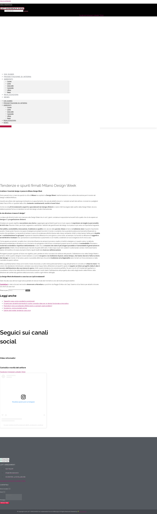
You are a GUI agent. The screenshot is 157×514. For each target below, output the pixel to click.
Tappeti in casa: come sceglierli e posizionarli (19, 301)
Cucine (9, 81)
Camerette (10, 88)
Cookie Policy (5, 461)
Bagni (9, 118)
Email (1, 492)
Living (9, 83)
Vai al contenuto (5, 1)
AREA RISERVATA (6, 5)
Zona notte (10, 86)
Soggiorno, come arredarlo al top (15, 308)
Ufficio (9, 90)
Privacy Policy (5, 459)
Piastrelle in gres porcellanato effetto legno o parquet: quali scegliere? (28, 306)
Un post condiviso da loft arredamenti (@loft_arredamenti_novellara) (23, 425)
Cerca (2, 11)
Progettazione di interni (17, 77)
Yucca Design (82, 511)
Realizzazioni (11, 95)
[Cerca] (26, 11)
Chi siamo (8, 101)
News (7, 97)
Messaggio (3, 499)
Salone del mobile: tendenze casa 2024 (17, 310)
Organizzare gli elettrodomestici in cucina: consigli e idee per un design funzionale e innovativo (36, 303)
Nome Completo (4, 488)
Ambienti (8, 79)
